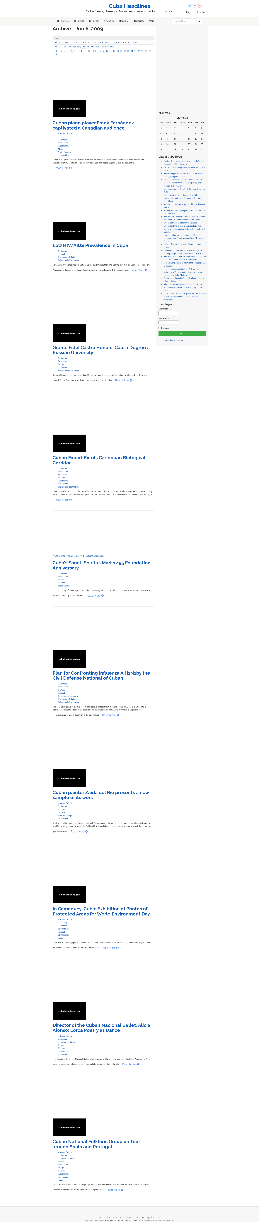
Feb (64, 46)
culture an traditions (66, 1041)
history (61, 579)
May (79, 46)
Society (140, 21)
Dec (112, 46)
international (63, 145)
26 (139, 50)
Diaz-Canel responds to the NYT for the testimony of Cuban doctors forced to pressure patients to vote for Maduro (183, 271)
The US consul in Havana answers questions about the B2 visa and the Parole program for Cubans (183, 287)
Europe (61, 364)
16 (103, 50)
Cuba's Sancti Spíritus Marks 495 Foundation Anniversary (102, 565)
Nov (107, 46)
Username (164, 308)
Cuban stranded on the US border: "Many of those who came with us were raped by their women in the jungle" (183, 182)
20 (118, 50)
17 (107, 50)
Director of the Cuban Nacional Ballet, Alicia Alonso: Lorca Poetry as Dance (101, 1028)
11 (85, 50)
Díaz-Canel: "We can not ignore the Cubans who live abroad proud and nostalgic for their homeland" (185, 296)
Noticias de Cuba (106, 1217)
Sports (110, 21)
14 (96, 50)
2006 (61, 42)
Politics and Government (68, 260)
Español (201, 12)
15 (100, 50)
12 (89, 50)
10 (82, 50)
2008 (72, 42)
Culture (124, 21)
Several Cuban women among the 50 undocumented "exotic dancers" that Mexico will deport (184, 237)
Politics (80, 21)
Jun (83, 46)
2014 (106, 42)
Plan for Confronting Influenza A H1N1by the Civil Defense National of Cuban (101, 675)
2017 (124, 42)
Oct (102, 46)
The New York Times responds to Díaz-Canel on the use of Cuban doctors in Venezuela (185, 258)
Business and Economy (68, 695)
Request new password (173, 339)
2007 (66, 42)
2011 (89, 42)
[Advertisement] (103, 79)
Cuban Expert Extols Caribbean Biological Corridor (99, 460)
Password (164, 318)
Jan (60, 46)
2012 (95, 42)
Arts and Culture (65, 133)
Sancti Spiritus (64, 585)
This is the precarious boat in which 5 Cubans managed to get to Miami (183, 175)
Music (60, 148)
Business (64, 21)
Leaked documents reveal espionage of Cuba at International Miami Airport (184, 163)
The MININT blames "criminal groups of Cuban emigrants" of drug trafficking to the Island (184, 218)
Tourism (95, 21)
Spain (60, 1179)
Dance (61, 1045)
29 (150, 50)
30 (55, 54)
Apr (74, 46)
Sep (97, 46)
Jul (88, 46)
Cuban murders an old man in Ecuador (180, 222)
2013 (101, 42)
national (61, 253)
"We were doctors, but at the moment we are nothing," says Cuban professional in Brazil (183, 252)
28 (146, 50)
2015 (112, 42)
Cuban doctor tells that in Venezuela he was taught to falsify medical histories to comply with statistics (184, 228)
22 (125, 50)
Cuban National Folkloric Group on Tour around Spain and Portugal (96, 1144)
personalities (63, 155)
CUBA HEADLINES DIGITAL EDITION (123, 1220)
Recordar (165, 327)
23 (128, 50)
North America (64, 151)
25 (135, 50)
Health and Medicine (67, 257)
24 (132, 50)
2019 (135, 42)
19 (114, 50)
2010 (83, 42)
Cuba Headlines (129, 6)
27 (142, 50)
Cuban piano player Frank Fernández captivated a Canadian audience (93, 125)
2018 (129, 42)
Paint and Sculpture (66, 815)
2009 (78, 42)
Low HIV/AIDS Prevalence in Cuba (90, 245)
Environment (63, 477)
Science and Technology (68, 486)
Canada (61, 136)
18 (110, 50)
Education (62, 361)
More (152, 21)
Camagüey (62, 922)
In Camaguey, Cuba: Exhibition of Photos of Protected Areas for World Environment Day (101, 911)
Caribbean (62, 139)
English (189, 12)
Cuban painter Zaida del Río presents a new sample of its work (101, 795)
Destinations (63, 142)
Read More (62, 168)
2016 (118, 42)
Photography (63, 934)
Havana (61, 689)
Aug (92, 46)
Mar (69, 46)
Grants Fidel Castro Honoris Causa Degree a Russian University (101, 350)
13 (93, 50)
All (55, 42)
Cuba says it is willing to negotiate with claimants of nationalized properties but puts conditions (182, 197)
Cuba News (139, 1217)
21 (121, 50)
